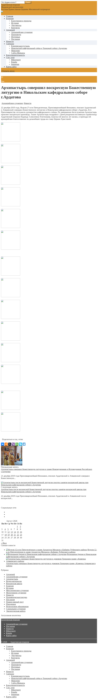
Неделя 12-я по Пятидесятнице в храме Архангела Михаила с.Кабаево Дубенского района (51, 551)
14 (15, 532)
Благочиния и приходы (21, 21)
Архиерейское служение (22, 32)
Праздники (11, 604)
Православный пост (15, 602)
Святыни (10, 44)
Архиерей (10, 30)
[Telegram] (24, 444)
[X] (9, 444)
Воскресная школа (14, 584)
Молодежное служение (16, 593)
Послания (15, 39)
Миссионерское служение (17, 590)
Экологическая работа (15, 611)
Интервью (15, 37)
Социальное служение (16, 609)
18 (6, 535)
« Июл (4, 543)
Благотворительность (15, 55)
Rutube (9, 633)
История (15, 23)
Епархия (10, 18)
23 (21, 535)
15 (18, 532)
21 (15, 535)
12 (9, 532)
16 (21, 532)
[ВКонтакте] (2, 444)
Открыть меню (8, 71)
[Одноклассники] (6, 444)
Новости (10, 41)
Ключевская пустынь (20, 46)
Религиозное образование (17, 606)
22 (18, 535)
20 (12, 535)
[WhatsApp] (16, 444)
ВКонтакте (11, 631)
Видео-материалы (14, 581)
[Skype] (20, 444)
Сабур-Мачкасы (18, 53)
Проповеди (16, 34)
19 (9, 535)
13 (12, 532)
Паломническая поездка (16, 597)
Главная (9, 16)
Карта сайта (11, 67)
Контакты (15, 28)
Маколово (15, 51)
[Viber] (13, 444)
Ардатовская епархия (10, 620)
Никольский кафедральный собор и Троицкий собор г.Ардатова (39, 48)
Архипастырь (12, 579)
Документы (16, 25)
